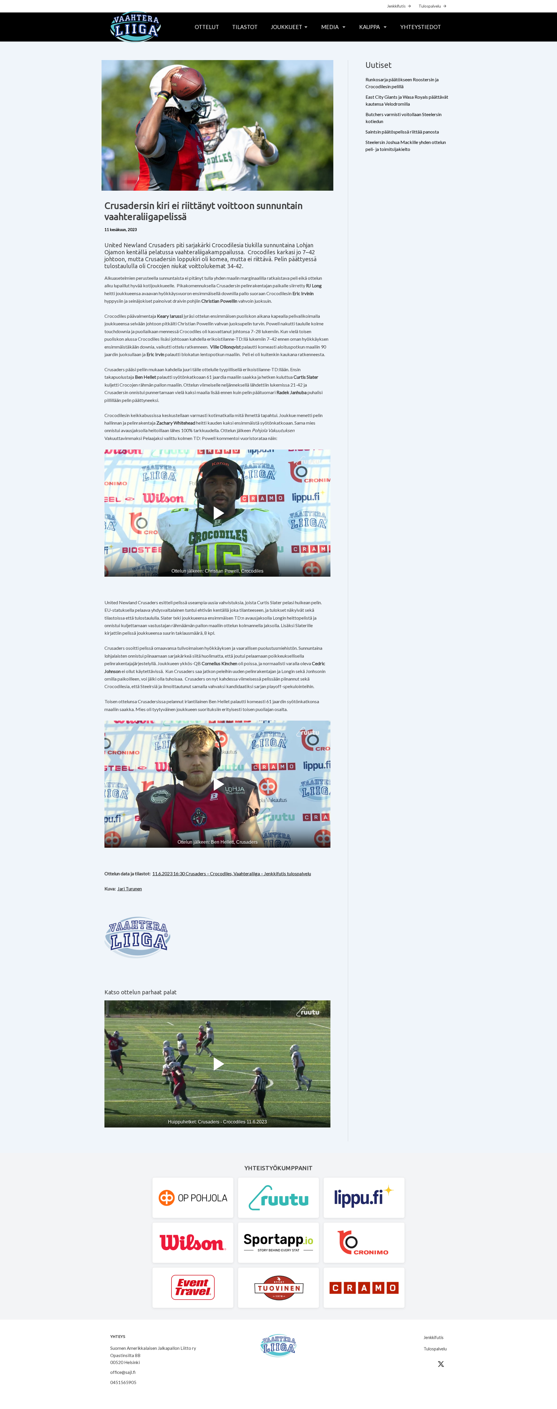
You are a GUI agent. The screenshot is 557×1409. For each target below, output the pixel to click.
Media (330, 27)
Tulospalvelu (430, 6)
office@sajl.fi (122, 1372)
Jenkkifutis (396, 6)
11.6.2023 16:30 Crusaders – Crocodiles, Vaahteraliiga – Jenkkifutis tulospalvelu (231, 873)
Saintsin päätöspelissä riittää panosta (402, 131)
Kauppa (369, 27)
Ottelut (207, 27)
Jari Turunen (129, 888)
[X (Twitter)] (441, 1364)
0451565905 (123, 1382)
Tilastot (245, 27)
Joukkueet (286, 27)
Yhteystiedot (420, 27)
